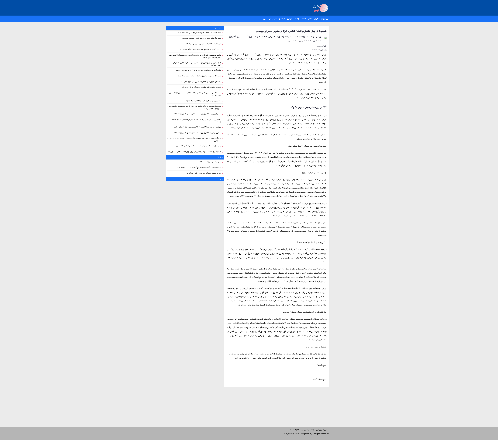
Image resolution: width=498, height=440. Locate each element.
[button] (307, 19)
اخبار (325, 46)
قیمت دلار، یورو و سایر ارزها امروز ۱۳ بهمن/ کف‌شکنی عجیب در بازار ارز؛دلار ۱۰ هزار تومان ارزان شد (195, 94)
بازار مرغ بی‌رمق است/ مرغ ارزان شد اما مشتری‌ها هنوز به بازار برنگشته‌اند (197, 114)
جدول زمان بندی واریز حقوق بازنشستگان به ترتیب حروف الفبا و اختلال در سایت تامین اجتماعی (195, 64)
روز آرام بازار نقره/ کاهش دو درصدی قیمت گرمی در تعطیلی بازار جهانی (198, 146)
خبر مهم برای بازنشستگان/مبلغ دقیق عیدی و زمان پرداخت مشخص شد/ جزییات (194, 152)
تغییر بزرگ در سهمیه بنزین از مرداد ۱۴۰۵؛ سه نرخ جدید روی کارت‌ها (199, 76)
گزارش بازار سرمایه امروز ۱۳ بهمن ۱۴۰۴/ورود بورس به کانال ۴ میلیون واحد (197, 127)
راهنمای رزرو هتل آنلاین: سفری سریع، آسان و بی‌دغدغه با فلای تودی (199, 167)
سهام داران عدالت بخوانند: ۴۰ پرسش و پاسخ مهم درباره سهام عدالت (199, 32)
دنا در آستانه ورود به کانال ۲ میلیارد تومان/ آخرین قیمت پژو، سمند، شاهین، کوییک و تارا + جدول (194, 139)
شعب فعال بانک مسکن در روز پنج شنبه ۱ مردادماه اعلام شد (201, 38)
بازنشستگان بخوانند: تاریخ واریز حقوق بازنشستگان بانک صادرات (200, 49)
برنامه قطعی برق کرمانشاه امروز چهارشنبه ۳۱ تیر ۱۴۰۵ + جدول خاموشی (198, 70)
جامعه (319, 46)
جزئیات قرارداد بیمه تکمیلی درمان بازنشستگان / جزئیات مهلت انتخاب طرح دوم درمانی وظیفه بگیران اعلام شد (195, 56)
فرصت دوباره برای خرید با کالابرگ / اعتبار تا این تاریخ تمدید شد (201, 82)
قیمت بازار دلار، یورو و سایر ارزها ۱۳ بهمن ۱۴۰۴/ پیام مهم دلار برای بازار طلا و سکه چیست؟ (195, 120)
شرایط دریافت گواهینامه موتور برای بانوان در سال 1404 (203, 44)
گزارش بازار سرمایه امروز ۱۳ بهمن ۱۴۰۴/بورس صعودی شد (202, 101)
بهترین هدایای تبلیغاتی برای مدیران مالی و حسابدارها (204, 173)
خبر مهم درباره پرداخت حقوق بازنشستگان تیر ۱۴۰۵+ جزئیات (201, 87)
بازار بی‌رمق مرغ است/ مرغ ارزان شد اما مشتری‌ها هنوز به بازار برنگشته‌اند (197, 133)
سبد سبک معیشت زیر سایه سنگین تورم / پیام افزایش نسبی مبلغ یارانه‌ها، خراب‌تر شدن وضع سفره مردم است (194, 107)
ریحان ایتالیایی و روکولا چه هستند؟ (210, 162)
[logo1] (320, 8)
